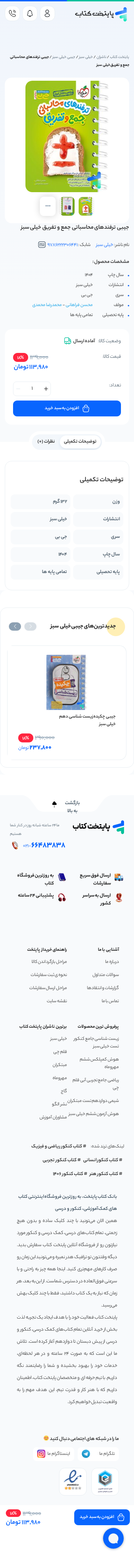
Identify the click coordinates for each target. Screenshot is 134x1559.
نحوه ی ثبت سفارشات (49, 975)
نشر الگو (59, 1104)
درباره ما (112, 962)
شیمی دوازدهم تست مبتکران (93, 1101)
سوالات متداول (105, 975)
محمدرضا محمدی (47, 305)
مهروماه (60, 1078)
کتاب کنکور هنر (104, 1174)
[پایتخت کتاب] (101, 14)
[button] (30, 626)
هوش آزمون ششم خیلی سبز (94, 1114)
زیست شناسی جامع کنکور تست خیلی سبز (96, 1042)
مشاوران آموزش (53, 1117)
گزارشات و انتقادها (103, 988)
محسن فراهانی (79, 305)
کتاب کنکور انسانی (101, 1160)
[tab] (80, 441)
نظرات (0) (46, 442)
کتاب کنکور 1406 (68, 1174)
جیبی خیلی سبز (64, 57)
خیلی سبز (86, 57)
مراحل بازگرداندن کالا (49, 962)
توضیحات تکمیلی (80, 442)
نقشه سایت (57, 1001)
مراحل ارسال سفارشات (48, 988)
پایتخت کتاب (119, 57)
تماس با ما (110, 1001)
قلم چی (60, 1052)
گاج (64, 1091)
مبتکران (60, 1065)
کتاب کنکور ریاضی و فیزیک (56, 1147)
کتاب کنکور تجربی (60, 1160)
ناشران (102, 57)
